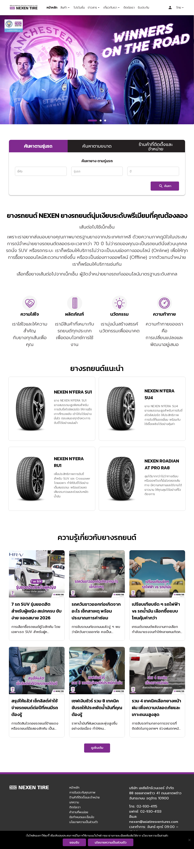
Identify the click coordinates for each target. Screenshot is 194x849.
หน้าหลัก (52, 7)
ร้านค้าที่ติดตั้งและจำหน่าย (156, 146)
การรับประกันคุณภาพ (82, 792)
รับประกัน (143, 7)
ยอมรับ (74, 842)
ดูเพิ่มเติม (97, 748)
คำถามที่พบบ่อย (78, 812)
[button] (92, 120)
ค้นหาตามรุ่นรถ (38, 146)
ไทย (178, 7)
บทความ (74, 802)
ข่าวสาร (92, 7)
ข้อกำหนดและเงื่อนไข (81, 817)
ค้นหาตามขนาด (97, 146)
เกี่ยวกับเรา (110, 7)
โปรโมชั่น (79, 7)
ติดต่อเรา (129, 7)
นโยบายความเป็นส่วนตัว (83, 822)
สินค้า (63, 7)
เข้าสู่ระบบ (170, 7)
